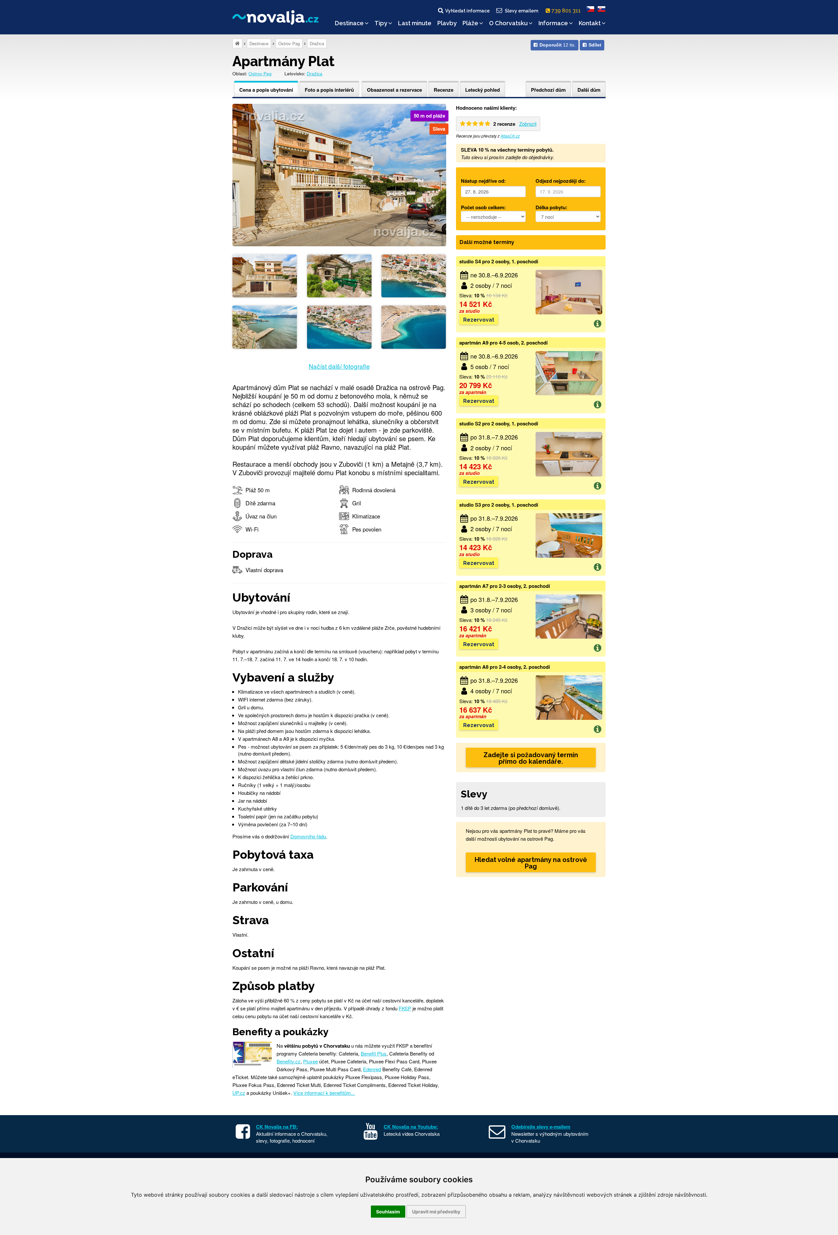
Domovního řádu (308, 836)
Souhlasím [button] (388, 1211)
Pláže (470, 23)
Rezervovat (478, 320)
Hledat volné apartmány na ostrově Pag (531, 863)
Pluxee (310, 1061)
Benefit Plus (374, 1053)
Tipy (380, 23)
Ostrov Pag (289, 43)
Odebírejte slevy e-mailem (540, 1126)
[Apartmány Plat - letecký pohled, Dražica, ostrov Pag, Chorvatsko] (413, 274)
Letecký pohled (482, 89)
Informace (553, 23)
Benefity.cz (289, 1061)
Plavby (447, 23)
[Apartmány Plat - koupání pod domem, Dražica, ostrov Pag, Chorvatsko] (264, 326)
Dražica (317, 43)
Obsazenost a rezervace (394, 89)
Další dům (588, 89)
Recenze (443, 89)
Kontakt (590, 23)
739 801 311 (566, 11)
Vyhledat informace (467, 10)
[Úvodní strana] (237, 43)
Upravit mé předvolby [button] (436, 1211)
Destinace (349, 23)
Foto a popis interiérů (329, 89)
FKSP (405, 1008)
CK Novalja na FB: (277, 1126)
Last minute (414, 23)
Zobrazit (528, 123)
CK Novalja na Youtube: (411, 1126)
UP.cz (238, 1092)
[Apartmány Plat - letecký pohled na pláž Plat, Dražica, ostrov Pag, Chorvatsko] (413, 326)
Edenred (372, 1069)
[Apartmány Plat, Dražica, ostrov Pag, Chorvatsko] (339, 174)
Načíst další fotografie (339, 366)
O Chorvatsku (508, 23)
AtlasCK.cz (510, 136)
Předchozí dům (548, 89)
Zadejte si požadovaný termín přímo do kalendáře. (530, 758)
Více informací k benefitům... (324, 1092)
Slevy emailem (521, 10)
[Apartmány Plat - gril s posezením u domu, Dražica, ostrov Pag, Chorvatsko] (339, 274)
